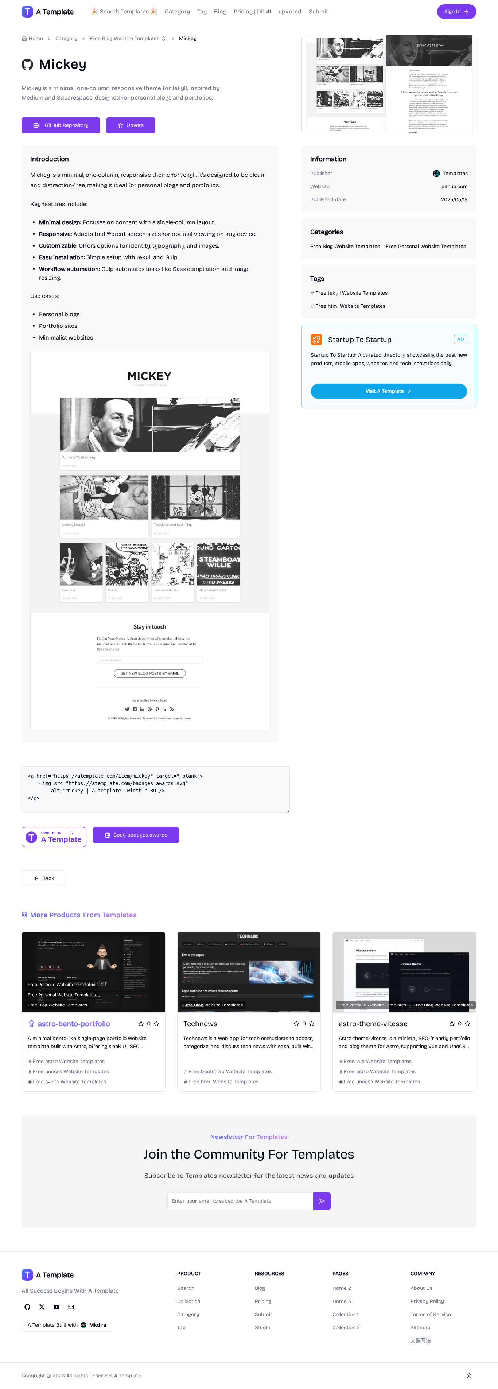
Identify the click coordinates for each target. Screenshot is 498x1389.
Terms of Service (431, 1314)
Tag (202, 11)
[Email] (71, 1307)
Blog (220, 11)
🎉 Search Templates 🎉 (124, 11)
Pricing (263, 1301)
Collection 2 (346, 1327)
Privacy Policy (427, 1301)
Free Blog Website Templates (124, 38)
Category (177, 11)
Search (185, 1288)
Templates (455, 173)
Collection (188, 1301)
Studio (262, 1327)
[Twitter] (42, 1307)
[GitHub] (27, 1307)
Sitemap (421, 1327)
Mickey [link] (188, 38)
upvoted (290, 11)
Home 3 (341, 1301)
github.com (454, 186)
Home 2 (341, 1288)
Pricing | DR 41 (252, 11)
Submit (318, 11)
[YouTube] (56, 1307)
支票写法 (421, 1341)
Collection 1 (345, 1314)
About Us (421, 1288)
